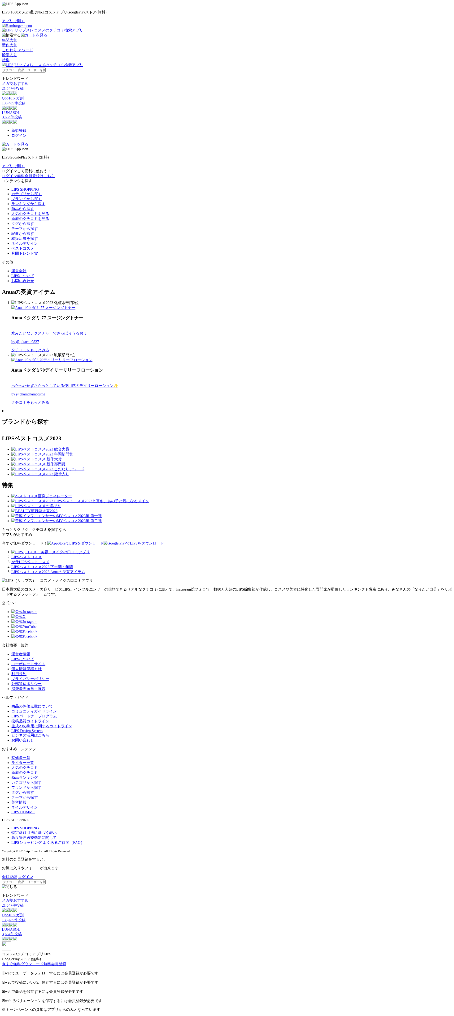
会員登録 (9, 877)
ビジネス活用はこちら (30, 735)
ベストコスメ (22, 248)
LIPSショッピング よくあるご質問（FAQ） (47, 842)
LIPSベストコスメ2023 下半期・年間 (42, 567)
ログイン (18, 135)
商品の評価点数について (32, 706)
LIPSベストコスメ (26, 557)
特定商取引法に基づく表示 (34, 833)
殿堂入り (9, 55)
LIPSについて (22, 276)
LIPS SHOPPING (25, 189)
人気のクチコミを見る (30, 214)
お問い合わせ (22, 281)
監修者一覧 (20, 758)
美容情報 (18, 802)
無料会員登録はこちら (36, 176)
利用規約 (18, 674)
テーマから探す (24, 229)
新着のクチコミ (24, 773)
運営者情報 (20, 654)
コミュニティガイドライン (34, 711)
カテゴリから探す (26, 194)
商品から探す (22, 209)
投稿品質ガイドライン (30, 721)
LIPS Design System (27, 731)
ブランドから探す (26, 199)
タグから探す (22, 224)
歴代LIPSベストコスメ (30, 562)
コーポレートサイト (28, 664)
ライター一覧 (22, 763)
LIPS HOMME (23, 812)
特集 (5, 60)
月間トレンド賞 (24, 253)
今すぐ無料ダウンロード (23, 964)
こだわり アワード (17, 50)
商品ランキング (24, 778)
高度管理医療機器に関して (34, 838)
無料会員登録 (55, 964)
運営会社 (18, 271)
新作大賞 (9, 45)
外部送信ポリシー (26, 684)
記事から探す (22, 233)
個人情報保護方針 (26, 669)
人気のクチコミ (24, 768)
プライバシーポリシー (30, 679)
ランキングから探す (28, 204)
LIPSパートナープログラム (34, 716)
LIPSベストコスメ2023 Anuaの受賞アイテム (48, 572)
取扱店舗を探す (24, 238)
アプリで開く (13, 21)
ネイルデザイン (24, 243)
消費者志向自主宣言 (28, 689)
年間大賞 (9, 40)
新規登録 (18, 131)
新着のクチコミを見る (30, 219)
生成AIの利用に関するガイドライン (41, 726)
